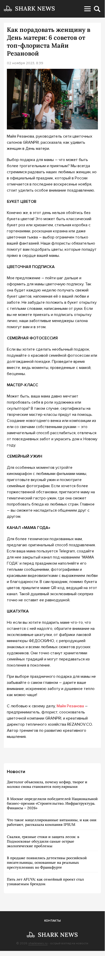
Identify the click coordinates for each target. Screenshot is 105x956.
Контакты (52, 921)
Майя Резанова (70, 706)
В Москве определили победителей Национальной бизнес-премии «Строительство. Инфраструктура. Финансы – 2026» (52, 803)
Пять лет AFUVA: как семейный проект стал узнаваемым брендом (45, 881)
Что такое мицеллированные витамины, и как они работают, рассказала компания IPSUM (51, 822)
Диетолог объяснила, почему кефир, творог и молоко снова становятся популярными (47, 784)
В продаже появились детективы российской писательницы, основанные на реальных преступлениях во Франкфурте (47, 862)
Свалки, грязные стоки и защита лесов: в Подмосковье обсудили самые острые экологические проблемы (43, 841)
